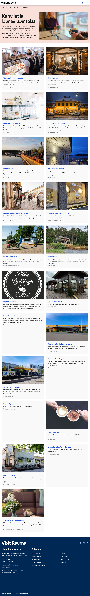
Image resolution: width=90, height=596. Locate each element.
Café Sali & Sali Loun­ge (56, 123)
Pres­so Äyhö (8, 404)
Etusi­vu (4, 7)
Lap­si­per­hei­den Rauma (38, 565)
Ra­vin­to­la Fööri (9, 316)
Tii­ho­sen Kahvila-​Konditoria (58, 213)
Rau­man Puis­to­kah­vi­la (11, 123)
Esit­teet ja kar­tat (37, 556)
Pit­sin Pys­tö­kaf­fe (9, 302)
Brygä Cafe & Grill (10, 256)
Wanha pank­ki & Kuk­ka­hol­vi (13, 520)
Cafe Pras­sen (53, 78)
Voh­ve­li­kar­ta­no (53, 256)
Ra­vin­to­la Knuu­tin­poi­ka (56, 359)
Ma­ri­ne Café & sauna (56, 168)
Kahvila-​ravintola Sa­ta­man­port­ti (60, 344)
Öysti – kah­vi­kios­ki (55, 302)
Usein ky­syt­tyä (65, 562)
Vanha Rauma (36, 553)
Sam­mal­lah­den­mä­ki (38, 562)
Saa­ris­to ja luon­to (37, 559)
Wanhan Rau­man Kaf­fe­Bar (13, 78)
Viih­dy (9, 7)
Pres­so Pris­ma (53, 432)
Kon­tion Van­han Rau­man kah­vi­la (15, 213)
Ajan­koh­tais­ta (65, 559)
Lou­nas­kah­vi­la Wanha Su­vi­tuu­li (60, 447)
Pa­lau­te (63, 553)
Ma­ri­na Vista (8, 168)
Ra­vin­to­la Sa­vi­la (9, 475)
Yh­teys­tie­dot (64, 556)
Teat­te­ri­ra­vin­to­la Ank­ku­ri (12, 387)
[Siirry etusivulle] (8, 3)
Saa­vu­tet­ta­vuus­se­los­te (8, 593)
